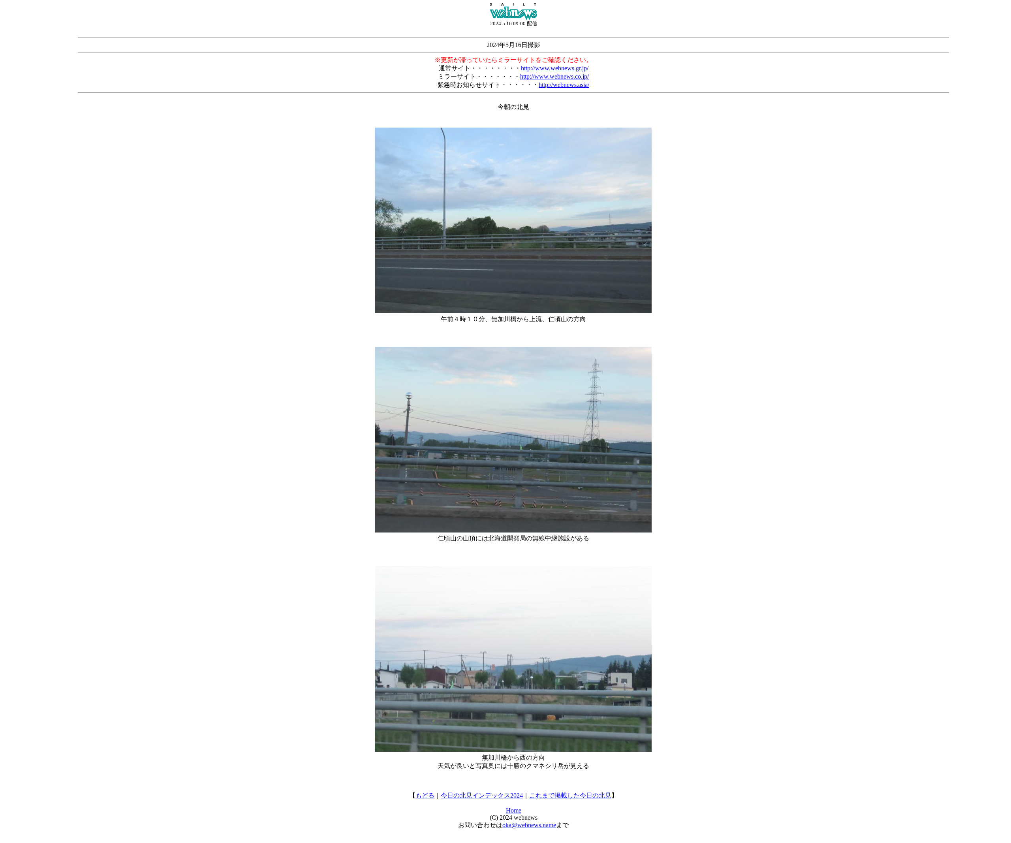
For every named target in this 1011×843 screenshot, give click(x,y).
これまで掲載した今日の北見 (570, 795)
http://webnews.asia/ (564, 84)
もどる (424, 795)
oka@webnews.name (529, 825)
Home (513, 810)
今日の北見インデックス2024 (482, 795)
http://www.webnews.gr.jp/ (554, 68)
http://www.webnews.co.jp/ (554, 76)
